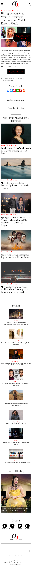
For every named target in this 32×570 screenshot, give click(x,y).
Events (16, 461)
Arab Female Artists (6, 78)
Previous (3, 493)
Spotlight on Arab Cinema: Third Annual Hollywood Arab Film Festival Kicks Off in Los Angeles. (16, 221)
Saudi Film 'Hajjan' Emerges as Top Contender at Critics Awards (15, 256)
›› (16, 298)
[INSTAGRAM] (27, 526)
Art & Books (16, 341)
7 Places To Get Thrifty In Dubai (16, 424)
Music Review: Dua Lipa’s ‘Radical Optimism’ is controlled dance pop (15, 185)
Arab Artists (15, 78)
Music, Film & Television (9, 145)
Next (28, 493)
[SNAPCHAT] (4, 526)
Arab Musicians (24, 78)
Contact (22, 553)
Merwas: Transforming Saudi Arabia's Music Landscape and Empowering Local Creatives (14, 289)
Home (8, 551)
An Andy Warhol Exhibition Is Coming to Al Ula (16, 462)
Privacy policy (21, 551)
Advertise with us (16, 555)
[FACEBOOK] (12, 526)
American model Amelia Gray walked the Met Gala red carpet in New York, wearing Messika (15, 510)
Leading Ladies (16, 361)
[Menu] (2, 4)
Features (16, 321)
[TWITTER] (20, 526)
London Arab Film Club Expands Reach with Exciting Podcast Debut (16, 151)
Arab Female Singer (7, 80)
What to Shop (16, 422)
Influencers (16, 402)
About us (11, 553)
